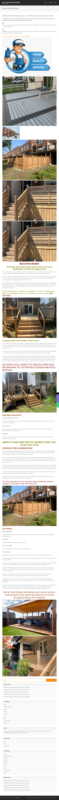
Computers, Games (8, 706)
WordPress (54, 797)
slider (5, 718)
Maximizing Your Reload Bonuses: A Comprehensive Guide (16, 689)
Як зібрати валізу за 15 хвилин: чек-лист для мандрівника (17, 696)
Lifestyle (6, 714)
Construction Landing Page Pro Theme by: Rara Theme (36, 797)
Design (5, 709)
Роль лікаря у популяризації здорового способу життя (16, 692)
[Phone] (57, 406)
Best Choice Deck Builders (11, 2)
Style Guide (6, 746)
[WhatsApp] (57, 403)
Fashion (5, 711)
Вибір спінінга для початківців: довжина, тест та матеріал (17, 687)
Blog (55, 2)
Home (45, 2)
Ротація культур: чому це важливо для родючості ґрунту (16, 694)
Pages (5, 743)
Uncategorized (7, 721)
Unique (5, 723)
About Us (51, 2)
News (5, 716)
